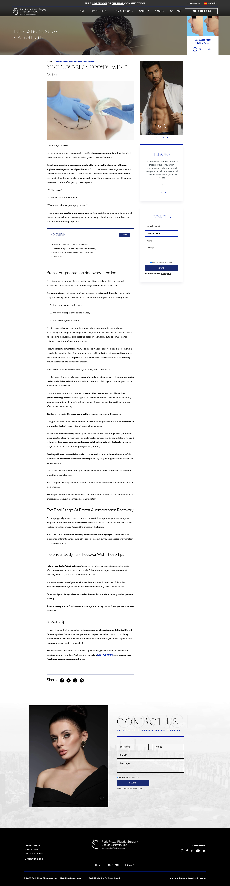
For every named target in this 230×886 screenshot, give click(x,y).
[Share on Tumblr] (75, 680)
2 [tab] (161, 192)
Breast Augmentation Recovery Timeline (69, 244)
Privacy (163, 274)
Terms (169, 274)
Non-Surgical (123, 11)
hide (125, 235)
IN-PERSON (99, 3)
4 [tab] (167, 137)
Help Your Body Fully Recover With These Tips (72, 252)
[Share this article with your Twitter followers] (68, 680)
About (159, 11)
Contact (175, 11)
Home (81, 11)
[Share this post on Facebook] (62, 680)
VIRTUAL (118, 3)
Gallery (144, 11)
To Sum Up (56, 257)
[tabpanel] (161, 98)
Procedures (99, 11)
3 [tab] (163, 137)
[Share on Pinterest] (81, 680)
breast (162, 127)
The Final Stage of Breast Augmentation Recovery (73, 248)
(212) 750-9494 (105, 655)
